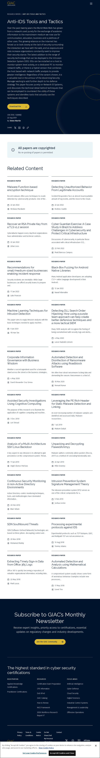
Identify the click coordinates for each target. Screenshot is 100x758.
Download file (15, 106)
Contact (59, 732)
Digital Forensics (73, 698)
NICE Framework (43, 707)
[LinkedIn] (79, 740)
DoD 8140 (41, 693)
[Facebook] (72, 740)
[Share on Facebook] (23, 127)
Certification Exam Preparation (49, 684)
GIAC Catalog (42, 698)
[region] (50, 749)
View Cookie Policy (46, 748)
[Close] (96, 746)
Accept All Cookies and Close (62, 753)
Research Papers (14, 14)
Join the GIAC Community (47, 642)
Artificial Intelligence (75, 684)
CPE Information (43, 689)
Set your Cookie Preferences (35, 753)
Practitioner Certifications (17, 692)
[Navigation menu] (91, 3)
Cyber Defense (73, 689)
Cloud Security (73, 693)
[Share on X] (15, 127)
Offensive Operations (75, 712)
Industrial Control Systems (77, 703)
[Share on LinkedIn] (19, 127)
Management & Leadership (77, 707)
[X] (66, 740)
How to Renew (42, 703)
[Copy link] (27, 127)
